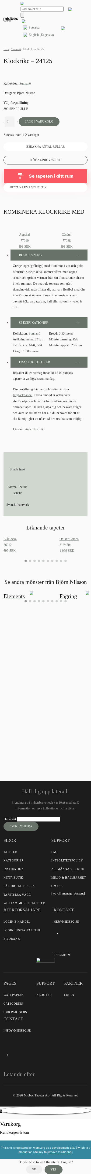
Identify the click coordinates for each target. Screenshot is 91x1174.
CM (13, 686)
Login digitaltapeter (22, 930)
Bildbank (12, 938)
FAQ (54, 852)
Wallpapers (14, 995)
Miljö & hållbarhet (68, 877)
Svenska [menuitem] (34, 27)
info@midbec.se (17, 1030)
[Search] (22, 15)
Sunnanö (16, 49)
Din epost (10, 819)
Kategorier (14, 860)
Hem (6, 49)
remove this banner (59, 1152)
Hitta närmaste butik (28, 187)
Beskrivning (30, 255)
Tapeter (10, 852)
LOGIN (69, 995)
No (34, 1169)
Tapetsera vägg (17, 894)
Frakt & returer (34, 362)
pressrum (62, 955)
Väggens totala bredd (22, 647)
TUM (30, 686)
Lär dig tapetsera (19, 886)
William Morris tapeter (24, 903)
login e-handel (17, 921)
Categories (13, 1003)
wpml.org (39, 1147)
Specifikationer (33, 322)
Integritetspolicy (67, 860)
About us (44, 995)
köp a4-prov (45, 160)
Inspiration (14, 869)
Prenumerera (21, 826)
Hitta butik (13, 877)
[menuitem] (38, 27)
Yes (53, 1169)
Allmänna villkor (67, 869)
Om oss (57, 886)
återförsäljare (46, 717)
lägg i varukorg (39, 121)
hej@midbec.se (66, 921)
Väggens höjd (17, 663)
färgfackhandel (22, 395)
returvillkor (31, 429)
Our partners (15, 1012)
